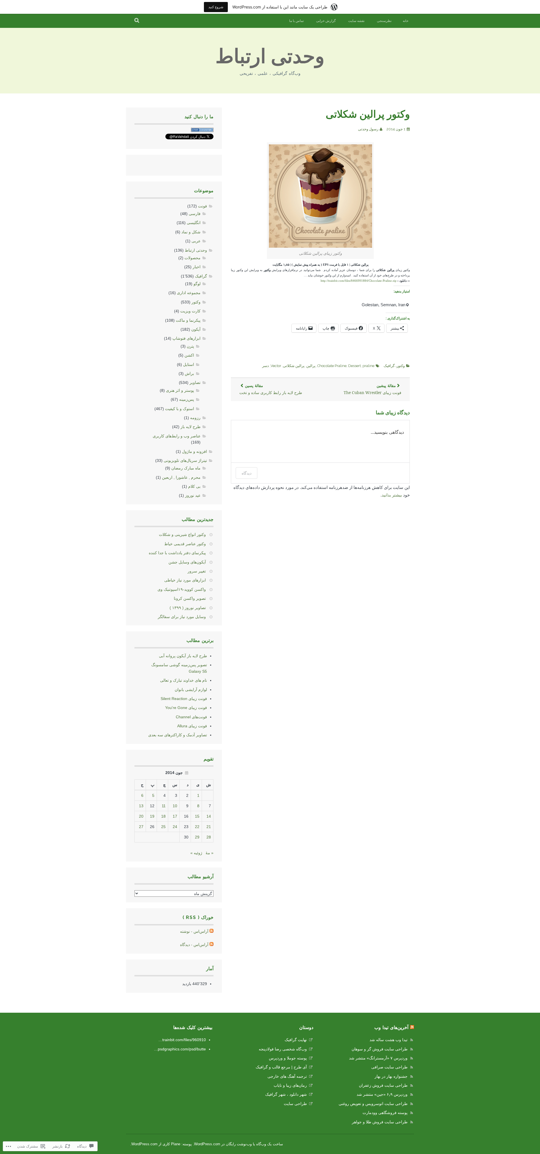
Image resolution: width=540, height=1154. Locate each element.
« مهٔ (209, 853)
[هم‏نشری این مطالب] (412, 1027)
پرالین (311, 366)
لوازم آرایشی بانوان (191, 689)
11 (164, 806)
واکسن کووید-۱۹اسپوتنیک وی (182, 589)
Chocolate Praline (331, 366)
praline (368, 366)
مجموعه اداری (189, 292)
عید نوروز (193, 495)
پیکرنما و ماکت (188, 320)
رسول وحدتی (368, 129)
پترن (190, 346)
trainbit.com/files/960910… (182, 1039)
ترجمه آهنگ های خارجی (287, 1076)
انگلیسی (194, 222)
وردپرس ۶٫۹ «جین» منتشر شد (382, 1094)
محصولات (192, 258)
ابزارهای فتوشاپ (186, 338)
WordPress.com (144, 1144)
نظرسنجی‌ (384, 21)
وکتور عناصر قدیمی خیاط (185, 544)
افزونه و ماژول (194, 451)
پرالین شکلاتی (294, 366)
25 (163, 826)
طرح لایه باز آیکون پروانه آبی (183, 656)
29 (197, 837)
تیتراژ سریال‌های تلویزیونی (185, 460)
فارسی (195, 213)
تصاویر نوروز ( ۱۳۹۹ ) (188, 607)
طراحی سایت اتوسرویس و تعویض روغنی (373, 1103)
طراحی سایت (295, 1103)
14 (208, 816)
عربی (196, 241)
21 (208, 826)
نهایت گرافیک (296, 1039)
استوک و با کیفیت (179, 408)
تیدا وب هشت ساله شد (389, 1039)
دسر (265, 366)
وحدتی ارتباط (270, 56)
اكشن (189, 355)
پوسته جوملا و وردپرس (288, 1058)
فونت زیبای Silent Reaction (184, 698)
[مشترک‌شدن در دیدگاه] (211, 944)
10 (175, 806)
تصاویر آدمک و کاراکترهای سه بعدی (177, 735)
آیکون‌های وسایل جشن (187, 562)
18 (163, 816)
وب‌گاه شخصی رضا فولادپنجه (283, 1049)
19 (152, 816)
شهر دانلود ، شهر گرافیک (286, 1094)
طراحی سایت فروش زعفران (383, 1085)
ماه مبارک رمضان (186, 468)
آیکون (196, 329)
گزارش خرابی (326, 21)
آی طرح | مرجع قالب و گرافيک (281, 1067)
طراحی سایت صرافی (389, 1067)
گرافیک (389, 366)
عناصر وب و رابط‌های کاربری (177, 436)
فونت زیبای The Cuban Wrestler (372, 389)
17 (175, 816)
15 (197, 816)
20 (141, 816)
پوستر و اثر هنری (180, 390)
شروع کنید (215, 7)
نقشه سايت (356, 21)
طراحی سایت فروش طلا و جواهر (380, 1122)
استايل (188, 364)
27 (141, 826)
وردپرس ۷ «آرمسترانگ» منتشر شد (378, 1058)
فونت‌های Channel (191, 717)
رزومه (195, 417)
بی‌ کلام (194, 486)
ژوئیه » (196, 853)
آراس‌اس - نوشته (194, 931)
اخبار (197, 267)
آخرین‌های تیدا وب (391, 1027)
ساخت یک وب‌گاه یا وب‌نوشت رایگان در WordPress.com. (238, 1144)
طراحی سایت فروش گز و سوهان (380, 1049)
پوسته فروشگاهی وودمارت (385, 1112)
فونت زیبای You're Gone (186, 707)
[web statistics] (202, 130)
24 (175, 826)
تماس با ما (296, 21)
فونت (202, 206)
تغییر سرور (197, 571)
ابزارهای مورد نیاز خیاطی (185, 580)
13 (141, 806)
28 (208, 837)
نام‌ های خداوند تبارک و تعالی (183, 680)
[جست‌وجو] (137, 21)
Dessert (354, 366)
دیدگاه (246, 473)
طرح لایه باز (191, 426)
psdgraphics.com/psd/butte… (180, 1049)
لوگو (197, 283)
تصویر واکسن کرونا (190, 598)
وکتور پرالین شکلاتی (368, 114)
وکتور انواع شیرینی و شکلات (182, 534)
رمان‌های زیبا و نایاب (290, 1085)
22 (197, 826)
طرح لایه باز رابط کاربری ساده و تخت (270, 389)
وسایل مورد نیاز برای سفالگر (182, 616)
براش (189, 373)
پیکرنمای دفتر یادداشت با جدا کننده (177, 553)
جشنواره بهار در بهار (391, 1076)
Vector (276, 366)
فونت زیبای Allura (192, 726)
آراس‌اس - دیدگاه (194, 944)
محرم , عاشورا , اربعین (181, 477)
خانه (405, 21)
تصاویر (195, 382)
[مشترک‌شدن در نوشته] (211, 931)
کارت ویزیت (190, 311)
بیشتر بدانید (392, 495)
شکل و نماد (191, 232)
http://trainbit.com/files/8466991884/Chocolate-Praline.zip (359, 280)
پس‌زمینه (186, 399)
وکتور (401, 366)
